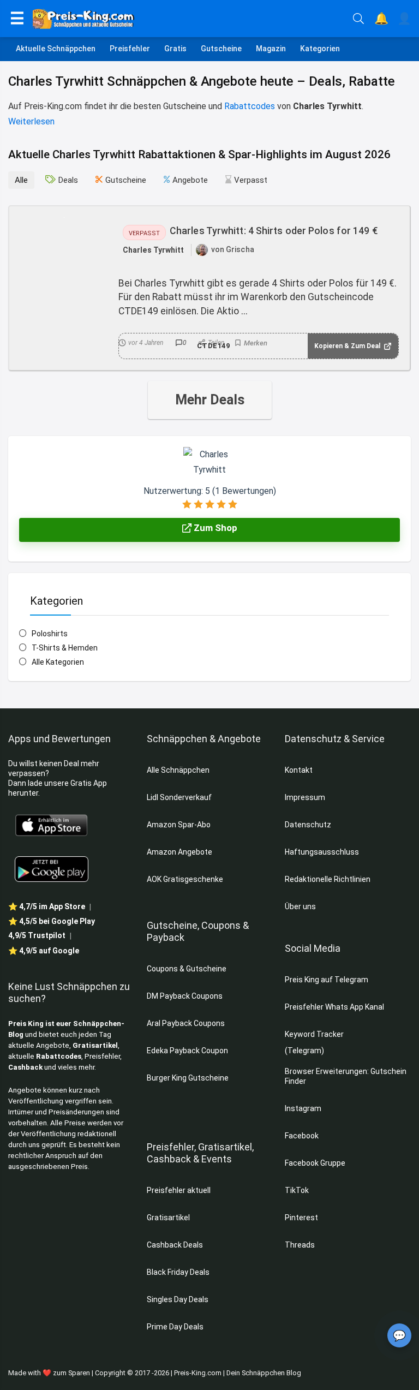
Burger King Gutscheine (188, 1077)
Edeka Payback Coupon (187, 1050)
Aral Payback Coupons (186, 1023)
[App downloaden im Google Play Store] (51, 869)
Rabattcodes (249, 106)
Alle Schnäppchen (178, 770)
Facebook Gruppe (316, 1163)
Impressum (305, 797)
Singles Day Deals (177, 1299)
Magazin (271, 48)
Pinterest (301, 1217)
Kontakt (299, 770)
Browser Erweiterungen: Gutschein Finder (345, 1076)
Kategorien (320, 48)
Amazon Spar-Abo (179, 824)
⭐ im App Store (46, 906)
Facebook (302, 1135)
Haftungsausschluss (322, 852)
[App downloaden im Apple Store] (51, 824)
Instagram (304, 1108)
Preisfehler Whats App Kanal (335, 1007)
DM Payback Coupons (185, 996)
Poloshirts (50, 633)
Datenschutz (308, 824)
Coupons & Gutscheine (186, 968)
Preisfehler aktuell (179, 1190)
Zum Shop (214, 527)
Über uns (300, 906)
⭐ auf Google (43, 950)
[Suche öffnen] (358, 18)
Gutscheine (221, 48)
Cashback (25, 1067)
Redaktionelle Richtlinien (327, 879)
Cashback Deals (175, 1244)
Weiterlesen (31, 121)
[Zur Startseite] (189, 18)
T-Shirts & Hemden (65, 647)
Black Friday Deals (178, 1272)
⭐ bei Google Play (51, 921)
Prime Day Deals (175, 1326)
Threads (300, 1244)
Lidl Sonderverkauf (179, 797)
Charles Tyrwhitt (153, 250)
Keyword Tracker (314, 1034)
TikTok (297, 1190)
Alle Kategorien (58, 662)
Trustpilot (36, 935)
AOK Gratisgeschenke (185, 879)
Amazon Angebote (179, 852)
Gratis (175, 48)
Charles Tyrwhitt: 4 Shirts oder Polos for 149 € (274, 230)
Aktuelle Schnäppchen (55, 48)
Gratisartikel (95, 1045)
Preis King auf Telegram (327, 979)
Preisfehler (130, 48)
